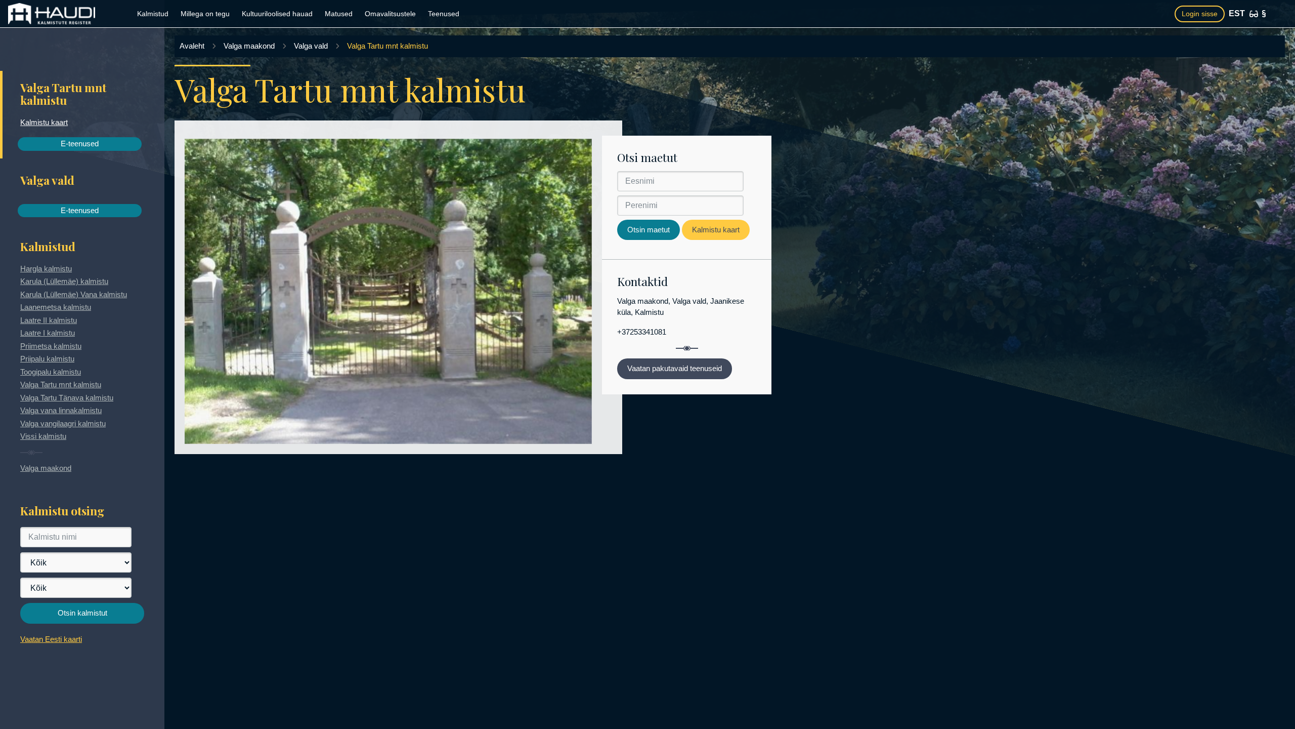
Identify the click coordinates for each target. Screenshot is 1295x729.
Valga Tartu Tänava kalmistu (66, 397)
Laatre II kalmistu (48, 320)
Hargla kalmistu (46, 268)
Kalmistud (152, 14)
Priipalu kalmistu (47, 358)
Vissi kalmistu (43, 436)
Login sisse (1200, 14)
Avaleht (192, 46)
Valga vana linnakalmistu (61, 410)
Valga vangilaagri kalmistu (63, 423)
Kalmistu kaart (44, 122)
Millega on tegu (205, 14)
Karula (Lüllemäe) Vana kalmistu (73, 294)
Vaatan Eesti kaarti (51, 639)
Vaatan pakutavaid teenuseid (674, 368)
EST (1237, 13)
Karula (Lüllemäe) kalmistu (64, 281)
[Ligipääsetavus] (1253, 14)
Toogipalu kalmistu (50, 372)
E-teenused (80, 143)
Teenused (443, 14)
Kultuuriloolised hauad (277, 14)
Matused (339, 14)
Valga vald (311, 46)
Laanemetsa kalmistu (55, 307)
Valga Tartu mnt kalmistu (60, 384)
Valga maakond (45, 468)
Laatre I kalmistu (47, 333)
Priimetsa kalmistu (50, 346)
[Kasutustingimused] (1264, 13)
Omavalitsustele (390, 14)
